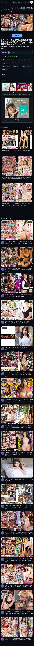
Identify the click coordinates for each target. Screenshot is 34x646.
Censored (6, 9)
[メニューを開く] (2, 2)
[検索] (6, 2)
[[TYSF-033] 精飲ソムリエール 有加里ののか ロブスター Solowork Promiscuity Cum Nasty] (16, 284)
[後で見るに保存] (30, 221)
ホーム (1, 9)
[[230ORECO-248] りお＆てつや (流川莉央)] (16, 335)
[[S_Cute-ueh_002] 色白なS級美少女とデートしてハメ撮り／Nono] (16, 464)
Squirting (16, 65)
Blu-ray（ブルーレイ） (25, 59)
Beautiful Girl (6, 59)
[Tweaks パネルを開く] (27, 2)
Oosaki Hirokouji (6, 65)
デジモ (4, 68)
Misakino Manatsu (17, 62)
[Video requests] (18, 2)
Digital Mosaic (6, 62)
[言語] (13, 2)
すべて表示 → (29, 128)
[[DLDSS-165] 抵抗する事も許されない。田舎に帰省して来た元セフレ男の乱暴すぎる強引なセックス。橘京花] (16, 516)
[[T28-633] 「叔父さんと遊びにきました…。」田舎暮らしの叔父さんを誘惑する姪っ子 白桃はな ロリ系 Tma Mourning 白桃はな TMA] (16, 412)
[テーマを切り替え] (24, 2)
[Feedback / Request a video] (21, 2)
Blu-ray (14, 59)
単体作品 (12, 68)
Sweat (23, 65)
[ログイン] (30, 2)
